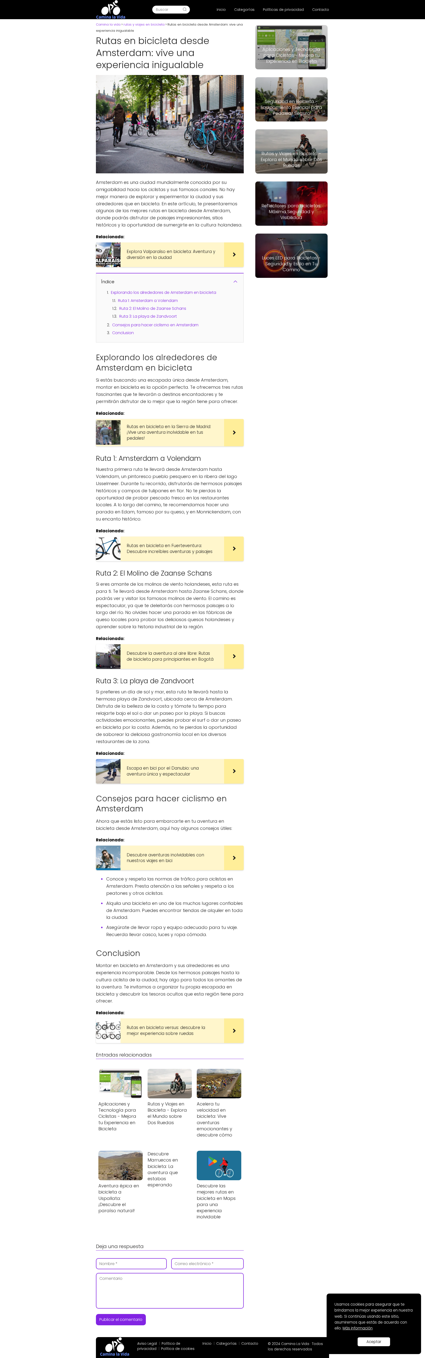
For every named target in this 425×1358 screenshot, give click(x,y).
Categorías (244, 9)
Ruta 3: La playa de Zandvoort (148, 316)
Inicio (221, 9)
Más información (358, 1328)
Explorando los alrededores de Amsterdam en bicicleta (163, 292)
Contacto (320, 9)
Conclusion (123, 333)
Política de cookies (178, 1348)
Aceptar (373, 1341)
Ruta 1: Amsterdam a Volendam (148, 300)
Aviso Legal (147, 1343)
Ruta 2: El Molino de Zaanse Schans (152, 308)
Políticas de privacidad (283, 9)
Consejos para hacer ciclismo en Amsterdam (155, 325)
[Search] (185, 10)
